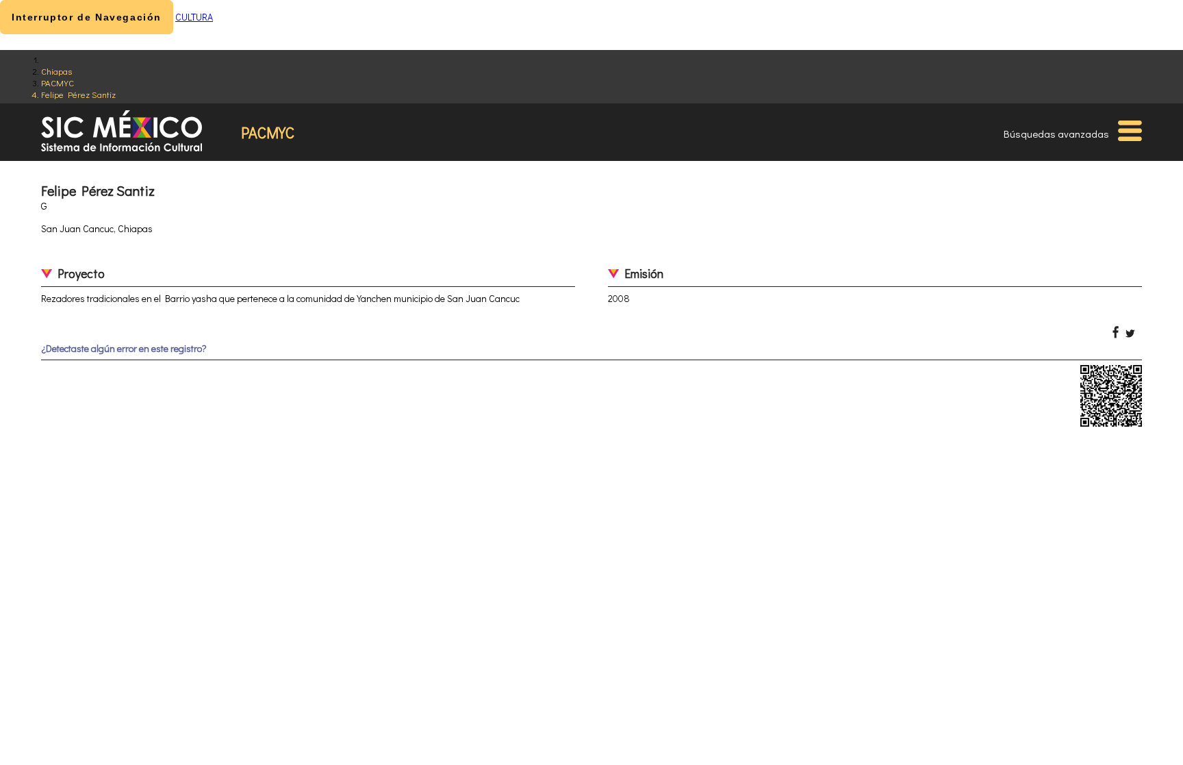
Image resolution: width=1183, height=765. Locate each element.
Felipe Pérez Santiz (78, 94)
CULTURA (194, 16)
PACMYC (57, 82)
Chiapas (56, 71)
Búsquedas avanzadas (1056, 133)
